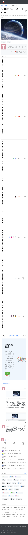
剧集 (17, 514)
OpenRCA (21, 509)
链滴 (5, 528)
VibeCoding (20, 512)
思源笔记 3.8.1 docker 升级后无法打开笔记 (14, 468)
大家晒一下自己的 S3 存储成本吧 (12, 451)
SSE (8, 509)
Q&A (10, 42)
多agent (15, 512)
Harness (15, 507)
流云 (17, 509)
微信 (13, 492)
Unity (13, 499)
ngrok (10, 480)
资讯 (20, 483)
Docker (11, 496)
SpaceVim (20, 499)
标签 (25, 473)
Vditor (4, 42)
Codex (3, 514)
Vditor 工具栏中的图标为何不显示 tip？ (2, 195)
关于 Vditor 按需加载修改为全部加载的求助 (2, 277)
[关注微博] (3, 530)
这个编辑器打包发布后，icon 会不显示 (2, 157)
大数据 (16, 480)
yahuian (7, 388)
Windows (6, 476)
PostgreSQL (20, 492)
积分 (23, 443)
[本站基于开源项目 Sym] (1, 530)
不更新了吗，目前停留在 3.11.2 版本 (2, 73)
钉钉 (12, 476)
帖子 (14, 443)
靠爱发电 (15, 526)
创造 (5, 486)
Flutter (17, 489)
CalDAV (8, 516)
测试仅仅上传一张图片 (14, 336)
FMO (23, 516)
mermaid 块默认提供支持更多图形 (2, 314)
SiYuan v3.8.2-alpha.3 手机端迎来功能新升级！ (15, 460)
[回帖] (26, 11)
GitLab (5, 496)
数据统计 (10, 526)
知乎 (11, 489)
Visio (23, 486)
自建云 (20, 514)
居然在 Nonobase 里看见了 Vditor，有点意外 (2, 114)
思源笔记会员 (22, 526)
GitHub (5, 489)
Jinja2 (13, 514)
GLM (11, 512)
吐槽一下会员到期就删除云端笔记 (12, 454)
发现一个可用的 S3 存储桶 (10, 457)
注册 (7, 373)
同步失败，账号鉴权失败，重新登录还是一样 (15, 463)
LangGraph (23, 507)
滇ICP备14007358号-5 (5, 532)
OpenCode (18, 516)
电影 (5, 480)
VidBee (3, 507)
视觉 (5, 509)
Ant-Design (6, 492)
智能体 (3, 516)
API (1, 526)
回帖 (5, 443)
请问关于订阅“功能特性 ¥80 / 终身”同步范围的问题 (15, 465)
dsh (19, 507)
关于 (7, 376)
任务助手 (12, 509)
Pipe (15, 483)
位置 (16, 46)
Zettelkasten (9, 507)
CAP (18, 496)
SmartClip (13, 516)
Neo (3, 512)
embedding (8, 514)
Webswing (6, 499)
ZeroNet (18, 476)
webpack (24, 480)
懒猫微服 (7, 512)
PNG (24, 514)
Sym (12, 532)
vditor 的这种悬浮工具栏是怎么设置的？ (2, 236)
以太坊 (17, 486)
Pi (2, 509)
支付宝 (10, 486)
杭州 (5, 440)
